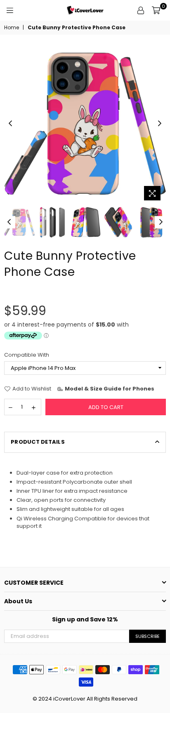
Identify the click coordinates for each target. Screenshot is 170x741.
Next (159, 124)
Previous (10, 124)
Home (11, 27)
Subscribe (147, 636)
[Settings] (140, 10)
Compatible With (26, 355)
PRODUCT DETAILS (38, 442)
